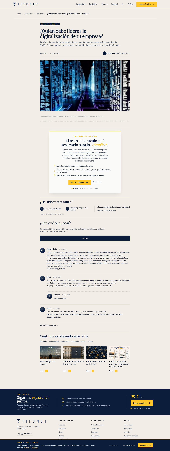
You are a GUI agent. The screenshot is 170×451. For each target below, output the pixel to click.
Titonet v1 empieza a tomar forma (73, 362)
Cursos (61, 436)
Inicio (19, 14)
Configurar (113, 445)
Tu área (130, 4)
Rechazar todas (129, 445)
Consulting (95, 436)
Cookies (127, 432)
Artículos (40, 14)
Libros (61, 432)
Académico (29, 14)
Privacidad (128, 429)
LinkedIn (100, 210)
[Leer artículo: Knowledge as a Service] (50, 352)
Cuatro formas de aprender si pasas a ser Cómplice (118, 364)
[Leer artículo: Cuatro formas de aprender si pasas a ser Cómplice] (119, 352)
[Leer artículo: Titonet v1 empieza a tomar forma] (73, 352)
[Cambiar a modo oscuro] (123, 4)
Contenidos (80, 4)
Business (94, 432)
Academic (95, 429)
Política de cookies (31, 448)
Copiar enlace (110, 210)
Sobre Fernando (97, 425)
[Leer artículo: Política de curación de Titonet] (96, 352)
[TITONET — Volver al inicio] (26, 4)
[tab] (43, 341)
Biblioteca (62, 429)
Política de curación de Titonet (96, 362)
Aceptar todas (145, 445)
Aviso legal (128, 425)
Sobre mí (114, 4)
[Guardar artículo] (105, 53)
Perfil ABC (93, 4)
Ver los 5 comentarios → (49, 325)
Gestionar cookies (131, 436)
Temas (103, 4)
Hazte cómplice (145, 4)
